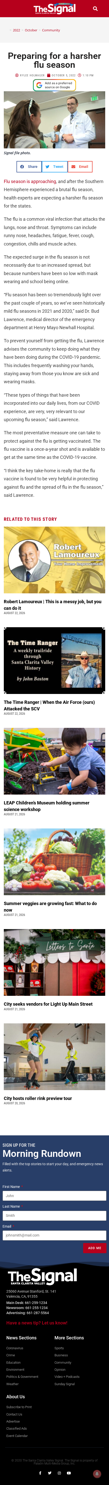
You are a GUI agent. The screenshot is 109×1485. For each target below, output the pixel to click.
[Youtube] (69, 1473)
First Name (12, 1187)
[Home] (7, 30)
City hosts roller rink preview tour (38, 1098)
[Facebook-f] (40, 1473)
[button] (13, 8)
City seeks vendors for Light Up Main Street (49, 1004)
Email (7, 1226)
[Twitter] (49, 1473)
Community (51, 30)
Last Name (12, 1206)
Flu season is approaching (30, 181)
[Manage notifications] (97, 1474)
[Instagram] (59, 1473)
